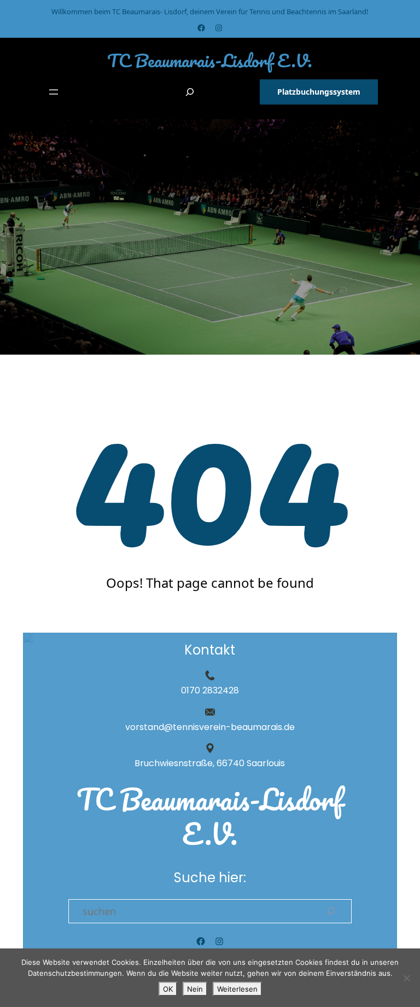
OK (168, 989)
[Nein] (406, 978)
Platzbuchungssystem (318, 91)
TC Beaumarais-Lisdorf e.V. (209, 60)
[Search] (330, 911)
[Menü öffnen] (53, 91)
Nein (195, 989)
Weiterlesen (237, 989)
